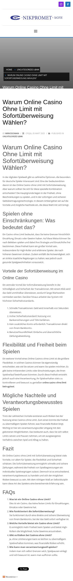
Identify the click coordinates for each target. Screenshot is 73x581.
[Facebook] (67, 4)
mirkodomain (12, 133)
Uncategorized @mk (13, 136)
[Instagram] (61, 4)
